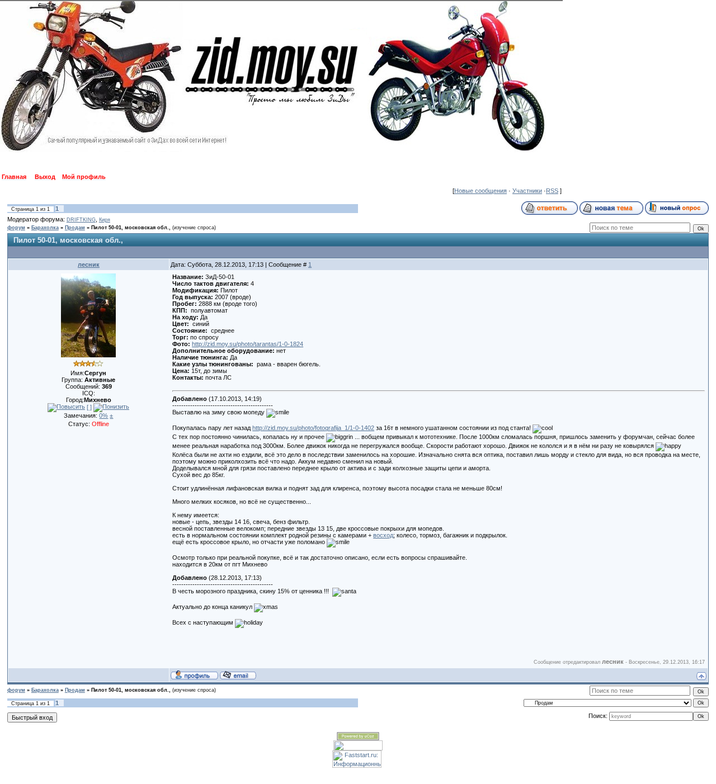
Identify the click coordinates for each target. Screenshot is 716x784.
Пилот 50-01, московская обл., (131, 227)
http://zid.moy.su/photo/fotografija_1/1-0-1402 (313, 427)
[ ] (89, 407)
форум (16, 227)
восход (383, 535)
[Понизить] (111, 407)
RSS (552, 190)
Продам (75, 227)
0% (103, 415)
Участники (527, 190)
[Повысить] (66, 407)
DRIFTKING (81, 220)
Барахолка (45, 227)
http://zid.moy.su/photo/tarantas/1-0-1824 (247, 344)
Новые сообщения (480, 190)
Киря (104, 220)
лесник (89, 264)
